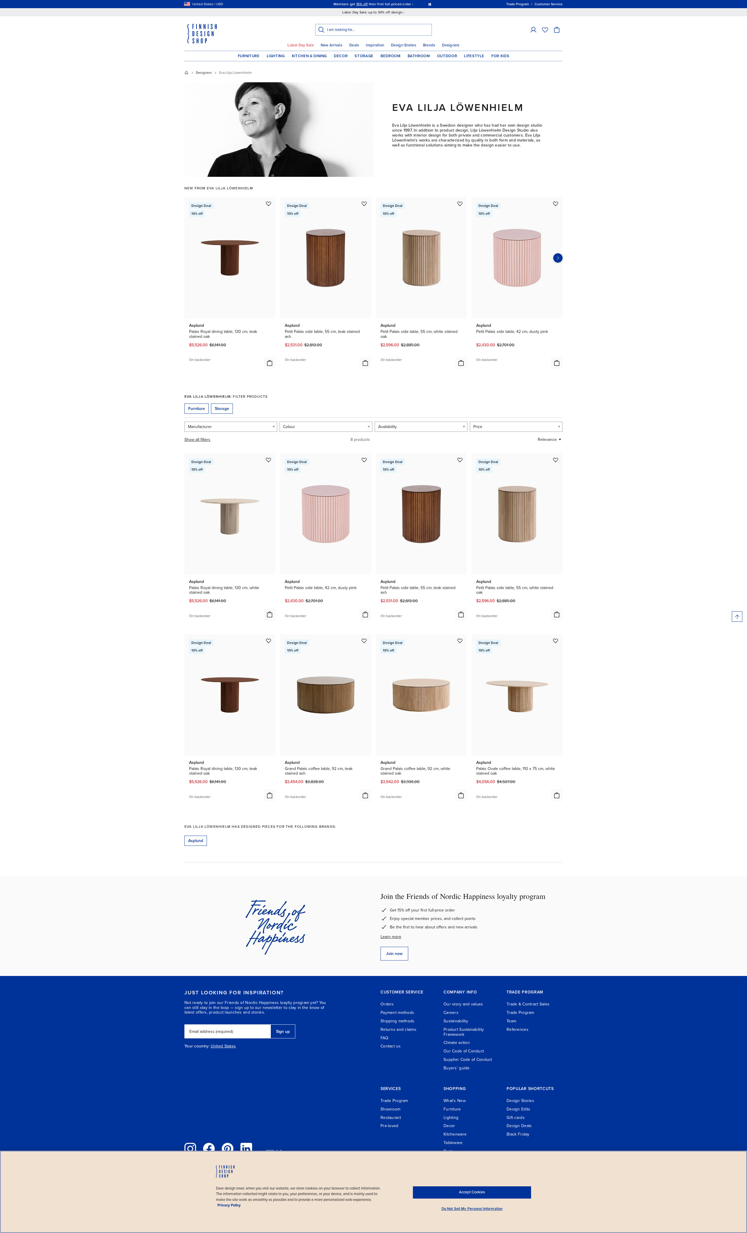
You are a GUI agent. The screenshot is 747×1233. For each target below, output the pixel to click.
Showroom (390, 1109)
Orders (387, 1004)
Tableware (453, 1142)
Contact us (391, 1046)
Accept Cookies (472, 1192)
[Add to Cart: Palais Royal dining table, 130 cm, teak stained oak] (269, 363)
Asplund (195, 840)
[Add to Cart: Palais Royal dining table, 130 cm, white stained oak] (269, 614)
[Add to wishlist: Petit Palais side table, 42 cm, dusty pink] (555, 203)
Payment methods (397, 1012)
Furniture (249, 56)
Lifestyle (474, 56)
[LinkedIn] (246, 1149)
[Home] (186, 73)
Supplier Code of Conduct (468, 1059)
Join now (394, 953)
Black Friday (518, 1134)
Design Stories (403, 45)
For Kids (500, 56)
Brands (429, 45)
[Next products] (558, 258)
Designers (450, 45)
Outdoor (447, 56)
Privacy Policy (229, 1205)
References (517, 1029)
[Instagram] (190, 1149)
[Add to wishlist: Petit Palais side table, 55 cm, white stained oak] (459, 203)
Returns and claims (398, 1029)
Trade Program (520, 1012)
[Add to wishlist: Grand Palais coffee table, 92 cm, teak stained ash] (364, 640)
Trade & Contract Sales (528, 1004)
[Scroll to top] (737, 616)
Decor (341, 56)
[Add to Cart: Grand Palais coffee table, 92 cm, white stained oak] (461, 795)
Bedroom (391, 56)
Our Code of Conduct (464, 1051)
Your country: (197, 1046)
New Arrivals (331, 45)
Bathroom (419, 56)
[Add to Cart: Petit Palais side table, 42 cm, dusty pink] (557, 363)
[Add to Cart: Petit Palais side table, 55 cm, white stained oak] (461, 363)
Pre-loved (390, 1125)
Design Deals (519, 1125)
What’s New (455, 1100)
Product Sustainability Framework (464, 1032)
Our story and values (463, 1004)
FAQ (384, 1037)
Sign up (283, 1031)
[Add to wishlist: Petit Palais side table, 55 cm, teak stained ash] (364, 203)
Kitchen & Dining (309, 56)
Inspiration (375, 45)
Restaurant (391, 1117)
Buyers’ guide (457, 1068)
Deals (354, 45)
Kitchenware (455, 1134)
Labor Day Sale (300, 45)
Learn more (391, 936)
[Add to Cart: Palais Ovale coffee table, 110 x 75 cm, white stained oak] (557, 795)
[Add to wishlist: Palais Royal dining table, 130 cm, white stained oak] (268, 459)
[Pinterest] (227, 1149)
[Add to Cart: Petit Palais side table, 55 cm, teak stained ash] (365, 363)
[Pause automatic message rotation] (429, 4)
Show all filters (197, 439)
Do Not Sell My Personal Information (472, 1208)
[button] (533, 29)
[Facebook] (209, 1149)
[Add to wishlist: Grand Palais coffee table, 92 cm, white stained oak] (459, 640)
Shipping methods (397, 1021)
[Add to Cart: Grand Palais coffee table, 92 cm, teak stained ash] (365, 795)
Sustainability (456, 1021)
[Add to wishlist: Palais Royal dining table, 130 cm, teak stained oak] (268, 203)
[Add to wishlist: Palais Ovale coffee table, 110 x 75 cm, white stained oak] (555, 640)
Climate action (457, 1042)
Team (511, 1021)
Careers (451, 1012)
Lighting (276, 56)
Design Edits (518, 1109)
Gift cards (516, 1117)
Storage (364, 56)
